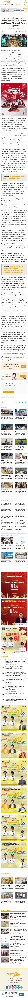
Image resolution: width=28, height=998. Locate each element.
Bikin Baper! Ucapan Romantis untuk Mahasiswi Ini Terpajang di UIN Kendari (18, 923)
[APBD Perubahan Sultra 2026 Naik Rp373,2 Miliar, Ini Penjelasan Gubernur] (5, 953)
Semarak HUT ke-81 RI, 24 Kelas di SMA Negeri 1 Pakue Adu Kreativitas (15, 694)
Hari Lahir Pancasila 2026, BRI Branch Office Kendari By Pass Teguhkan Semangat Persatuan (7, 419)
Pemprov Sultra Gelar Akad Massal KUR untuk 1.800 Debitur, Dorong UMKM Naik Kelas (20, 419)
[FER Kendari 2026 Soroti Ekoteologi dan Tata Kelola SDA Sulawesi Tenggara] (5, 946)
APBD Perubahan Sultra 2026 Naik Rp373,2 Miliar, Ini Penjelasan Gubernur (17, 952)
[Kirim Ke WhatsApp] (25, 31)
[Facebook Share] (16, 31)
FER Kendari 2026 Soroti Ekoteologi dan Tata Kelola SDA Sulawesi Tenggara (17, 945)
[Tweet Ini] (19, 31)
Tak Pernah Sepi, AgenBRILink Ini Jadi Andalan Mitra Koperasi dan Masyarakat (7, 462)
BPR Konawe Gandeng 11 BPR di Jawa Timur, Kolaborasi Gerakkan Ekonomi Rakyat (6, 505)
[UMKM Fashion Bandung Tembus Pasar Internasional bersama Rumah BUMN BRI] (7, 485)
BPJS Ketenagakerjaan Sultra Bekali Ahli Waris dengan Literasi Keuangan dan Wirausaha (20, 528)
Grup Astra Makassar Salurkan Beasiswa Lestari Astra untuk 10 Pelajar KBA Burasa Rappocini (20, 516)
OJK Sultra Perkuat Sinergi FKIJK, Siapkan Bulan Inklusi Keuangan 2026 (7, 516)
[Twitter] (10, 987)
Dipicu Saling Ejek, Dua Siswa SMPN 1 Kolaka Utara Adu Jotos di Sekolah (14, 667)
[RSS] (21, 987)
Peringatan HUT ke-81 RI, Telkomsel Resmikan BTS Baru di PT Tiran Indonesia (7, 528)
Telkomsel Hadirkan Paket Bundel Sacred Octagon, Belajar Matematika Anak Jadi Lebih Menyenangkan (18, 960)
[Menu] (2, 1)
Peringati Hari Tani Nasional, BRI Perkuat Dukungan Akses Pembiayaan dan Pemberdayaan (20, 448)
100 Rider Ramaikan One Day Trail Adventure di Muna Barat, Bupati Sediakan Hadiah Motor (15, 681)
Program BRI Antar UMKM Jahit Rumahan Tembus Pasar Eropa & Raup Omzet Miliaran (20, 491)
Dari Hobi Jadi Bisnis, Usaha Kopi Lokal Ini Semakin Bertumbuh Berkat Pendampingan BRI (6, 448)
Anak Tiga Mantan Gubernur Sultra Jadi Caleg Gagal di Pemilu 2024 (20, 901)
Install (21, 994)
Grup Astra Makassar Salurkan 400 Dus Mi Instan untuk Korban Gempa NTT (20, 511)
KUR (11, 397)
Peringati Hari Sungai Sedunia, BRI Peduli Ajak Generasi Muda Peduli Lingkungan (20, 433)
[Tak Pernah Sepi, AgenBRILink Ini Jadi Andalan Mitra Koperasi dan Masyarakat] (7, 456)
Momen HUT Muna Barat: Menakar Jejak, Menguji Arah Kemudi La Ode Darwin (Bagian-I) (7, 887)
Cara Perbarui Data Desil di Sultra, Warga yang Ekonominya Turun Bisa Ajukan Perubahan (21, 505)
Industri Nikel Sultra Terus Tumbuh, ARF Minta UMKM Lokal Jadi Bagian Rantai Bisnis (6, 511)
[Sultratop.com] (7, 1)
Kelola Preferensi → (8, 391)
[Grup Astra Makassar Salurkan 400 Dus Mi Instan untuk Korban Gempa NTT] (21, 555)
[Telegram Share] (22, 31)
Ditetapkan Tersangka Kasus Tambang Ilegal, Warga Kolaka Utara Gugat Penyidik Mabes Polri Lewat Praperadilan (15, 674)
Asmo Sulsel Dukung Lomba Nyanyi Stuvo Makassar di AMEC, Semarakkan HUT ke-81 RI (20, 522)
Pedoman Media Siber (14, 982)
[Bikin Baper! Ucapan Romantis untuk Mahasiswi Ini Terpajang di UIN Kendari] (5, 924)
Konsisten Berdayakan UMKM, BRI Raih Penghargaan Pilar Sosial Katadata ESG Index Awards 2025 (7, 433)
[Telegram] (18, 987)
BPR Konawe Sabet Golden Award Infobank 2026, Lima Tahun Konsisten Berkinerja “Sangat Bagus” (7, 522)
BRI (7, 397)
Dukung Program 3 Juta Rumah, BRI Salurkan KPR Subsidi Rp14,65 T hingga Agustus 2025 (21, 477)
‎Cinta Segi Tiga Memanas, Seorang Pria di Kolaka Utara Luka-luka (15, 700)
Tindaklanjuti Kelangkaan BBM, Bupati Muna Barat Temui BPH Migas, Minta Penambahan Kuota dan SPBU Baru (18, 916)
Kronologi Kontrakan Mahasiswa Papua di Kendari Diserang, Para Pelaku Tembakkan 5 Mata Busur (15, 661)
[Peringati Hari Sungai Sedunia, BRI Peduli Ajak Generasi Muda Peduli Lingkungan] (21, 427)
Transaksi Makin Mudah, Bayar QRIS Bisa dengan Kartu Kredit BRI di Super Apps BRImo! (20, 462)
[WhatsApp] (15, 987)
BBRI (3, 397)
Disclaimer (18, 980)
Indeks (7, 978)
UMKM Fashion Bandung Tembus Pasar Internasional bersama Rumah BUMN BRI (6, 491)
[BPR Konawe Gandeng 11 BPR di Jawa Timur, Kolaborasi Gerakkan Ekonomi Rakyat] (7, 540)
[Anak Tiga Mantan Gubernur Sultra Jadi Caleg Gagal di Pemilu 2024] (21, 895)
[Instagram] (13, 987)
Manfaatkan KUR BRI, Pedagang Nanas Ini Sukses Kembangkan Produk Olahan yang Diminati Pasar (6, 477)
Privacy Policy (10, 980)
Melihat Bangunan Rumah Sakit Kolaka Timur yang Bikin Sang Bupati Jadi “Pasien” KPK (6, 901)
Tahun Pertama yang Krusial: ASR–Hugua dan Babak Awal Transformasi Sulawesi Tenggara (20, 887)
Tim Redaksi (13, 978)
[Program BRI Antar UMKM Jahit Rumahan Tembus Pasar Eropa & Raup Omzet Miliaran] (21, 485)
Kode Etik (19, 978)
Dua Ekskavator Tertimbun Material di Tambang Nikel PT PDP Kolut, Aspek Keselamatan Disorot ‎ (14, 688)
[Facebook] (7, 987)
